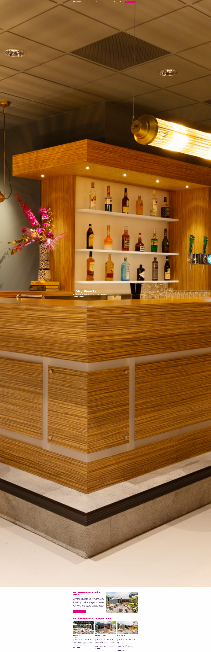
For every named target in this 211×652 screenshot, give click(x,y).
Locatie (110, 1)
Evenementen (104, 1)
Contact (121, 1)
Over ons (116, 1)
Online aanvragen (80, 611)
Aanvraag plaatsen (130, 1)
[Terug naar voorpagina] (77, 2)
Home (90, 1)
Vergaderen (96, 1)
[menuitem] (91, 2)
